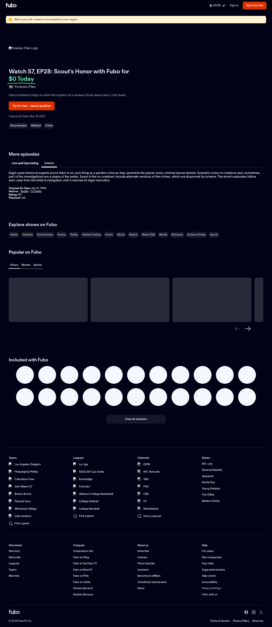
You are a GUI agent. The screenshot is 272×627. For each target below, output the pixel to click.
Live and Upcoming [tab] (25, 163)
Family (74, 234)
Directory (257, 620)
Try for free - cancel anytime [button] (32, 106)
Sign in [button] (234, 5)
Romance (177, 234)
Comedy (27, 234)
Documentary (18, 125)
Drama (62, 234)
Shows (14, 264)
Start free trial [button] (254, 5)
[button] (237, 328)
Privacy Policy (241, 620)
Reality (163, 234)
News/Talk (148, 234)
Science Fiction (196, 234)
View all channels (136, 419)
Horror (109, 234)
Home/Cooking (91, 234)
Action (14, 234)
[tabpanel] (136, 185)
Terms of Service (220, 620)
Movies (26, 264)
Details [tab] (49, 163)
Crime (49, 125)
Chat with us (209, 594)
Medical (36, 125)
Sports (214, 234)
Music (121, 234)
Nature (133, 234)
